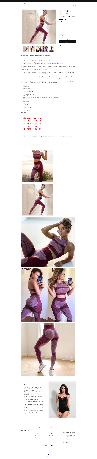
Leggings (36, 437)
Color (59, 24)
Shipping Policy (51, 431)
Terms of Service (51, 430)
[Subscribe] (56, 448)
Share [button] (61, 45)
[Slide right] (56, 49)
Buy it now (68, 42)
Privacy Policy (51, 435)
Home (36, 430)
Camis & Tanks (37, 433)
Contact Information (52, 437)
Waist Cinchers (37, 435)
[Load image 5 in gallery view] (51, 49)
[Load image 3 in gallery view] (39, 49)
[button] (71, 5)
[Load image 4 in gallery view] (45, 49)
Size (59, 29)
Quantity (60, 33)
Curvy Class (36, 440)
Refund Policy (51, 433)
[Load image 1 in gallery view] (26, 49)
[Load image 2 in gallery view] (32, 49)
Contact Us (50, 440)
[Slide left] (22, 49)
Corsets (36, 431)
